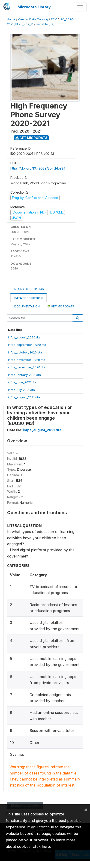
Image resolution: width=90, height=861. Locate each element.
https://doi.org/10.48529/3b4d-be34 (37, 168)
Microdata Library (34, 7)
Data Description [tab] (28, 298)
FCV (54, 19)
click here (41, 846)
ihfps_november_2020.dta (26, 360)
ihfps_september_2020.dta (27, 345)
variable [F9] (45, 24)
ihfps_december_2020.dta (26, 367)
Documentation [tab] (27, 306)
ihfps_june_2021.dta (22, 382)
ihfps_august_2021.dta (24, 397)
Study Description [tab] (29, 289)
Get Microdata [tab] (62, 306)
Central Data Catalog (33, 19)
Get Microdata (33, 138)
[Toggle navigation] (80, 7)
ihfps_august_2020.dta (24, 337)
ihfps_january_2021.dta (24, 375)
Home (11, 19)
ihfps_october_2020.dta (25, 352)
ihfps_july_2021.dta (21, 390)
